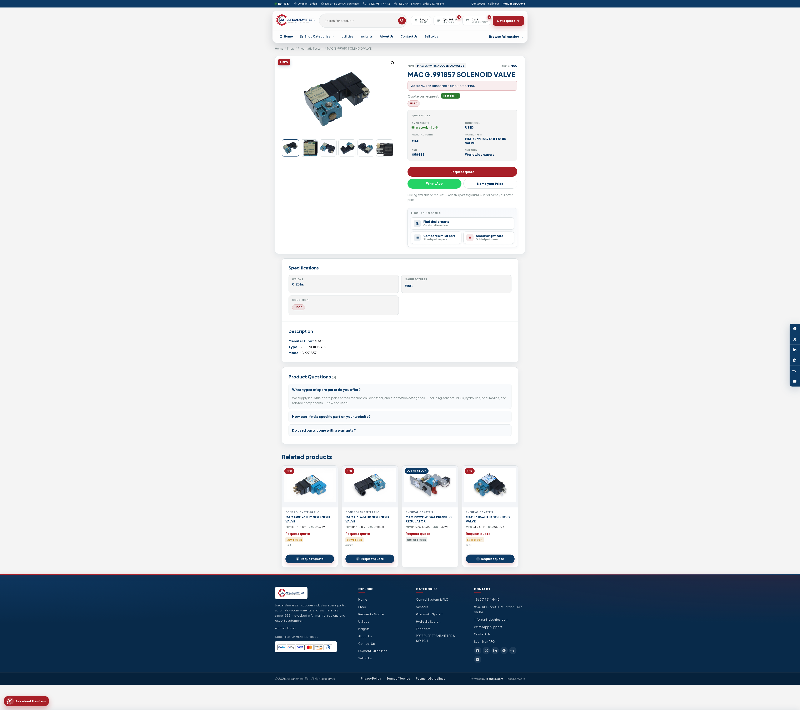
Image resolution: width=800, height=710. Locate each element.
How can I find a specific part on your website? (331, 416)
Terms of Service (398, 678)
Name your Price (490, 183)
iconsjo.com (494, 678)
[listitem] (477, 650)
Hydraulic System (428, 621)
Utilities (347, 36)
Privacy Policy (371, 678)
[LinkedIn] (795, 349)
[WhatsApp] (795, 360)
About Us (387, 36)
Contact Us (478, 3)
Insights (366, 36)
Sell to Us (494, 3)
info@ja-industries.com (491, 619)
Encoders (423, 629)
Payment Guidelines (372, 651)
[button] (392, 63)
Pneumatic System (310, 48)
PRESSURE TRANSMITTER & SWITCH (435, 638)
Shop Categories (317, 36)
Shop (290, 48)
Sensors (422, 607)
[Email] (795, 381)
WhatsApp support (488, 627)
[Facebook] (795, 328)
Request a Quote (513, 3)
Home (288, 36)
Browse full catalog (506, 36)
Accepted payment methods (297, 637)
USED (298, 307)
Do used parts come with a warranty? (324, 430)
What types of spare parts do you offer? (326, 389)
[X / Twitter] (795, 339)
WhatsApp (434, 183)
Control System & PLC (432, 599)
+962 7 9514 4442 (378, 3)
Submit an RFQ (484, 641)
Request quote (462, 172)
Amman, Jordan (307, 3)
